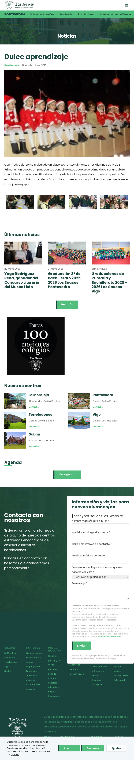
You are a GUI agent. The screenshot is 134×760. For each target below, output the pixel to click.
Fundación (31, 671)
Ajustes (116, 748)
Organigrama (33, 666)
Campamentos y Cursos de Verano (99, 671)
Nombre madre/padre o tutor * (90, 521)
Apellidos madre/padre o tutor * (91, 532)
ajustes (15, 754)
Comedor (96, 680)
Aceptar (69, 748)
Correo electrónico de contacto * (91, 544)
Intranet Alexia (121, 675)
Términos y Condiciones (95, 658)
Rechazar (93, 748)
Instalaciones (86, 14)
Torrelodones (10, 662)
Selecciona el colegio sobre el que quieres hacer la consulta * (97, 570)
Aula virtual (119, 680)
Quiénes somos (34, 653)
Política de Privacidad (109, 636)
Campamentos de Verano (115, 14)
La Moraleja (10, 653)
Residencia (66, 14)
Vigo (6, 666)
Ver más (67, 304)
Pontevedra (14, 14)
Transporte (97, 684)
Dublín (7, 671)
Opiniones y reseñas (42, 14)
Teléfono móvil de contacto (88, 555)
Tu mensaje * (79, 583)
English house (77, 673)
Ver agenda (67, 474)
